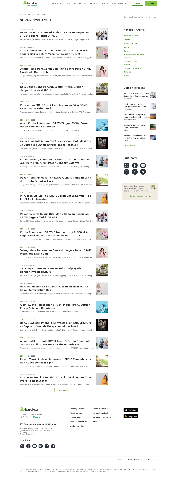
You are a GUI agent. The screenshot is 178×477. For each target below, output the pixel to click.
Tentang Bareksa (77, 409)
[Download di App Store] (131, 412)
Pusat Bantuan (76, 413)
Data (68, 3)
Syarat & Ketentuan (78, 422)
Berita (23, 15)
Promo (105, 3)
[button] (29, 410)
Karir (95, 422)
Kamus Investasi (100, 413)
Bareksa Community (102, 417)
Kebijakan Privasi (77, 426)
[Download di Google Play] (131, 418)
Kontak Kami (75, 417)
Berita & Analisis (100, 409)
